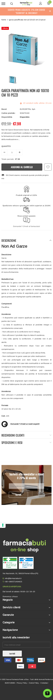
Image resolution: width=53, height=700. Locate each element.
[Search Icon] (11, 3)
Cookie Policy (34, 683)
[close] (50, 11)
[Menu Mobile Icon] (3, 3)
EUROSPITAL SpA (27, 109)
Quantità (6, 146)
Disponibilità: (6, 117)
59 (7, 175)
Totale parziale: (7, 159)
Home (3, 20)
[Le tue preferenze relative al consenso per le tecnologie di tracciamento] (3, 525)
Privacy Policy (22, 683)
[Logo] (26, 3)
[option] (26, 47)
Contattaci (44, 683)
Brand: (4, 109)
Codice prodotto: (8, 113)
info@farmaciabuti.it (13, 578)
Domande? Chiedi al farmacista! (26, 226)
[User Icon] (40, 4)
